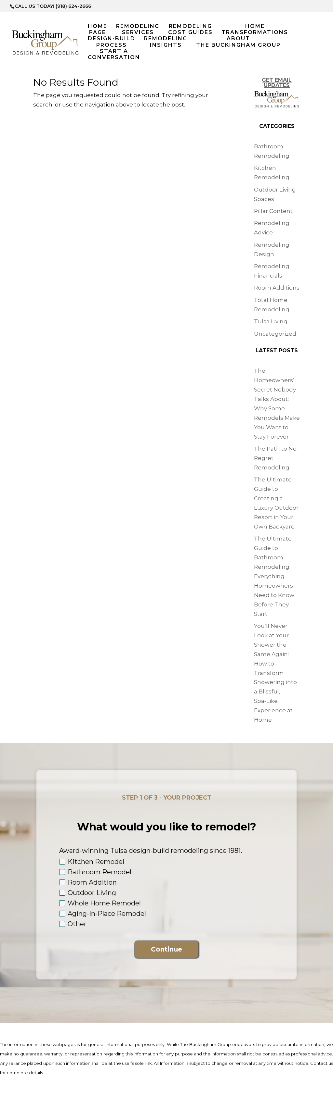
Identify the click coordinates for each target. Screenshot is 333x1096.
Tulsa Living (270, 321)
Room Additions (277, 287)
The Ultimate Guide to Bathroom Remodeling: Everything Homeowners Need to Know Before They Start (274, 576)
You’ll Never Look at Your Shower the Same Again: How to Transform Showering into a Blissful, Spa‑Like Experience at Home (275, 673)
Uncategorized (275, 333)
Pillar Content (273, 211)
